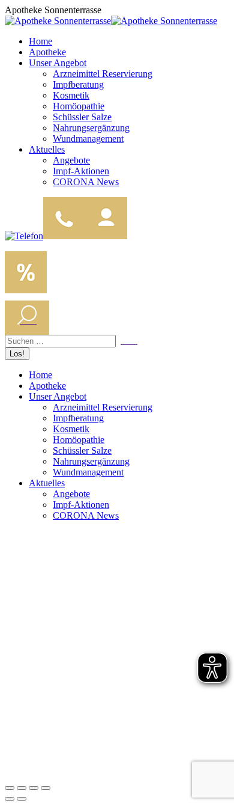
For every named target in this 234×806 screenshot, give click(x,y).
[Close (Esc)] (9, 788)
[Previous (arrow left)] (9, 799)
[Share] (21, 788)
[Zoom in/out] (45, 788)
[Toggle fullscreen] (33, 788)
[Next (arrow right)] (21, 799)
